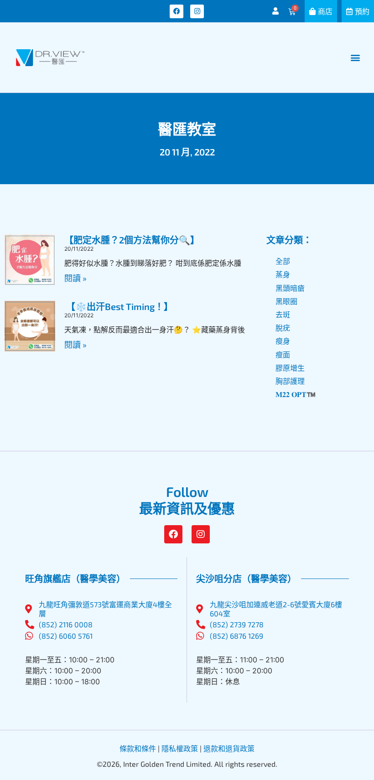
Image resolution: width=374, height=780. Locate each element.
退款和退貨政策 (229, 748)
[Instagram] (197, 11)
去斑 (282, 314)
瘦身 (282, 340)
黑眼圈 (286, 301)
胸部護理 (290, 381)
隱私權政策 (179, 748)
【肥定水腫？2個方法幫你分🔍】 (131, 239)
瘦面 (282, 354)
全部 (282, 261)
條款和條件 (137, 748)
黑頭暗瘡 (290, 288)
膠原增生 (290, 367)
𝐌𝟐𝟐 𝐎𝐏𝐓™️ (295, 394)
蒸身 (282, 274)
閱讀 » (75, 278)
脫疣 (282, 327)
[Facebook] (176, 11)
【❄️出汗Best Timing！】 (118, 306)
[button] (355, 57)
